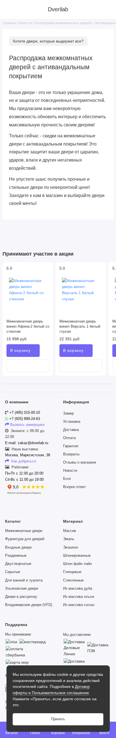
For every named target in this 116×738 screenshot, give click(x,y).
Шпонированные (77, 556)
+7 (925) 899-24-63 (24, 419)
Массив (69, 531)
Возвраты (71, 454)
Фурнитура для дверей (24, 539)
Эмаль (68, 539)
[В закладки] (46, 273)
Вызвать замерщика (27, 425)
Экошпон (70, 547)
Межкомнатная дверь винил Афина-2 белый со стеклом (27, 326)
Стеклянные (73, 580)
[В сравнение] (46, 268)
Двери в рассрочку (21, 597)
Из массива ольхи (78, 597)
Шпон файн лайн (77, 564)
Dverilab (58, 9)
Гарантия (70, 446)
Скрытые (12, 572)
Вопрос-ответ (74, 487)
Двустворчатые (18, 564)
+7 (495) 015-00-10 (24, 413)
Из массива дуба (77, 589)
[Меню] (9, 9)
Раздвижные (15, 556)
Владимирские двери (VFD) (28, 605)
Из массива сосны (78, 605)
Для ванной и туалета (24, 580)
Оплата (69, 438)
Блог (67, 479)
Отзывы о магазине (79, 462)
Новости (70, 471)
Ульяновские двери (21, 589)
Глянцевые (72, 572)
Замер (68, 413)
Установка (71, 422)
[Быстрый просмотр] (27, 365)
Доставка (71, 430)
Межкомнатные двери (23, 531)
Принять (58, 719)
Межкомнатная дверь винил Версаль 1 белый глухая (79, 326)
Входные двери (18, 547)
